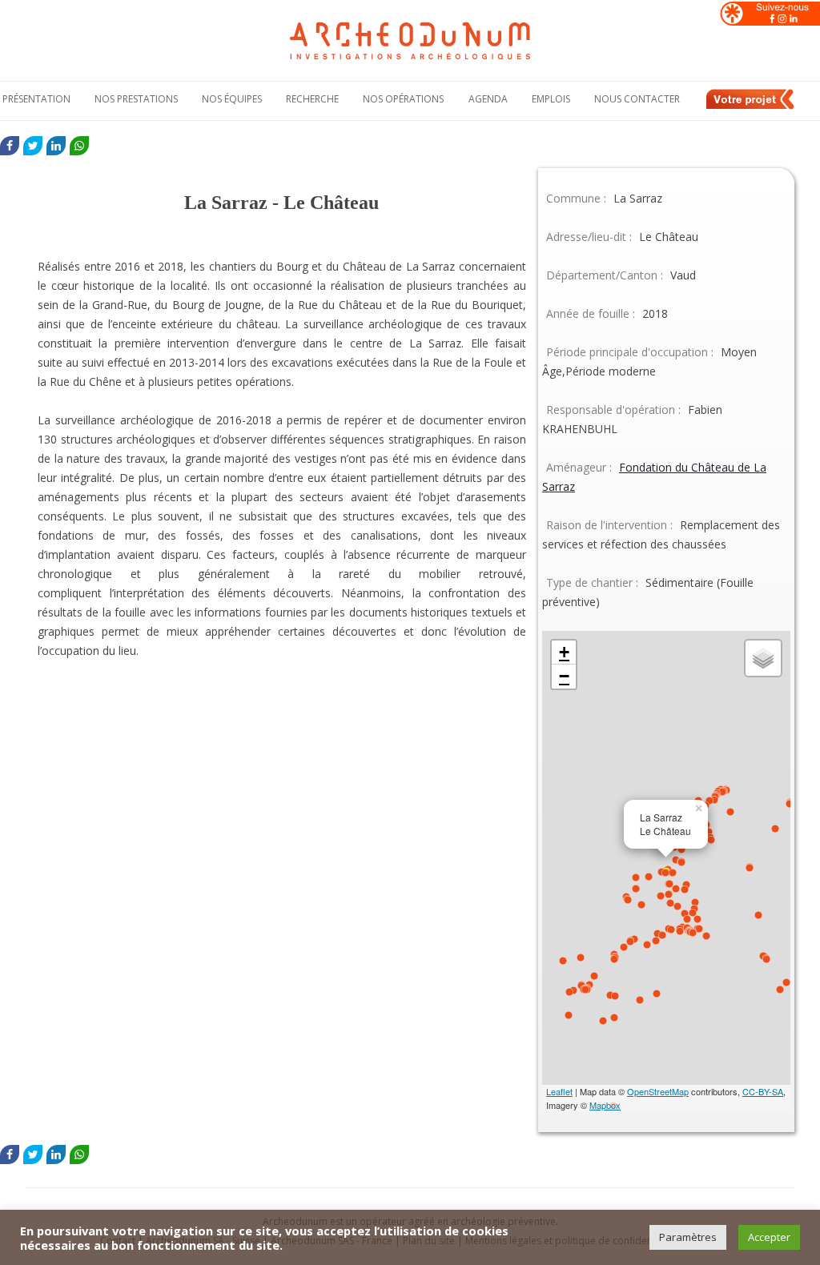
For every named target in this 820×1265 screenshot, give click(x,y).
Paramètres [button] (688, 1237)
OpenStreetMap (658, 1091)
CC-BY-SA (762, 1091)
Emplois (551, 99)
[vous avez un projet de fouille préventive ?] (751, 106)
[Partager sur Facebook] (9, 145)
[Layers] (763, 658)
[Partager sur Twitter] (32, 145)
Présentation (36, 99)
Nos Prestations (136, 99)
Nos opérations (403, 99)
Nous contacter (637, 99)
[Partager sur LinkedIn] (56, 145)
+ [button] (564, 652)
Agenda (488, 99)
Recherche (312, 99)
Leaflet (559, 1091)
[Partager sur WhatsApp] (79, 145)
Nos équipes (232, 99)
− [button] (564, 676)
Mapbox (605, 1104)
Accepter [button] (769, 1237)
